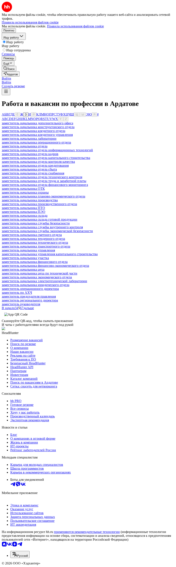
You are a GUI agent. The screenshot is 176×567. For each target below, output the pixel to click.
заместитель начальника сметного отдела (32, 235)
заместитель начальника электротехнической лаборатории (44, 281)
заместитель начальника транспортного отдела (36, 246)
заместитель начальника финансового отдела (35, 262)
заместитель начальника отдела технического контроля (42, 177)
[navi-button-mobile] (6, 91)
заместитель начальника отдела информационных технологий (47, 150)
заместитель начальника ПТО (23, 208)
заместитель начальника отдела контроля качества (38, 161)
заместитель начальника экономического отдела (37, 277)
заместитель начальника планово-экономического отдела (43, 196)
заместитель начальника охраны (25, 192)
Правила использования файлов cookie (75, 26)
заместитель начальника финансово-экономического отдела (45, 265)
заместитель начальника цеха (23, 269)
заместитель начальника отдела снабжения (33, 173)
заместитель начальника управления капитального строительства (50, 254)
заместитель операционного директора (30, 289)
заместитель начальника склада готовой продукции (39, 219)
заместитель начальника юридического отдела (35, 285)
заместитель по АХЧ (17, 292)
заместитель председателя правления (29, 296)
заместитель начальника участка (25, 258)
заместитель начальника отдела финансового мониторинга (45, 185)
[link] (9, 68)
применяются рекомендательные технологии (87, 532)
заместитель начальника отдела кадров (30, 154)
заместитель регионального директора (30, 300)
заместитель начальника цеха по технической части (39, 273)
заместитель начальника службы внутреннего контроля (42, 227)
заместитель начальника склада (24, 215)
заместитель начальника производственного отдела (39, 204)
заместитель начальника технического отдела (35, 242)
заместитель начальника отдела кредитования (35, 165)
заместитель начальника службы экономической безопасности (47, 231)
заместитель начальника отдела (24, 146)
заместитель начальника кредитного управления (37, 135)
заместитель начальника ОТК (23, 188)
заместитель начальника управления (28, 250)
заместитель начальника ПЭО (23, 212)
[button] (6, 78)
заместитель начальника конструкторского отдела (38, 127)
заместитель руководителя (21, 304)
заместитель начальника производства (30, 200)
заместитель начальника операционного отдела (36, 142)
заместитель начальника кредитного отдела (33, 131)
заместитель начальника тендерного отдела (33, 238)
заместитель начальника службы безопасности (36, 223)
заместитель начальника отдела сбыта (29, 169)
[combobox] (20, 554)
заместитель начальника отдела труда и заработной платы (44, 181)
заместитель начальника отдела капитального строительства (46, 158)
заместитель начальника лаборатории (29, 138)
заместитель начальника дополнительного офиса (37, 123)
